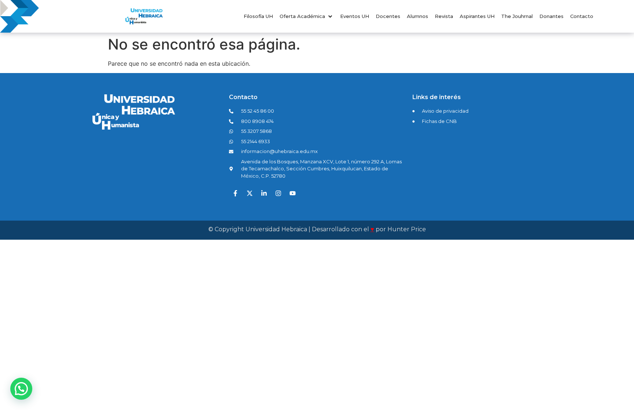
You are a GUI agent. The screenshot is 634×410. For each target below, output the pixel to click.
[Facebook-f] (235, 193)
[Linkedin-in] (264, 193)
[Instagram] (278, 193)
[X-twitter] (249, 193)
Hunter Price (406, 229)
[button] (306, 16)
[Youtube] (292, 193)
